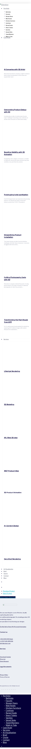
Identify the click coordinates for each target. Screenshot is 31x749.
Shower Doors (12, 703)
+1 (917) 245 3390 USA (6, 641)
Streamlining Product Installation (12, 236)
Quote (5, 737)
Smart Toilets (11, 715)
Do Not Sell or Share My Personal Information (13, 626)
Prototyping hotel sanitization (16, 194)
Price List (2, 659)
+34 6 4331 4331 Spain (6, 639)
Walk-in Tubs (11, 725)
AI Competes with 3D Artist (14, 69)
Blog (5, 742)
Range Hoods (11, 713)
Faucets (9, 701)
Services (6, 730)
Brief (5, 735)
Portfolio (6, 696)
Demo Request (4, 661)
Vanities (9, 718)
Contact (6, 740)
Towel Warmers (12, 723)
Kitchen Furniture (13, 708)
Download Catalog (5, 657)
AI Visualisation (9, 732)
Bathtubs (9, 698)
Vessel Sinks (11, 720)
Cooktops (10, 710)
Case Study (7, 727)
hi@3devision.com (5, 643)
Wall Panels (11, 705)
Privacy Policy (4, 675)
